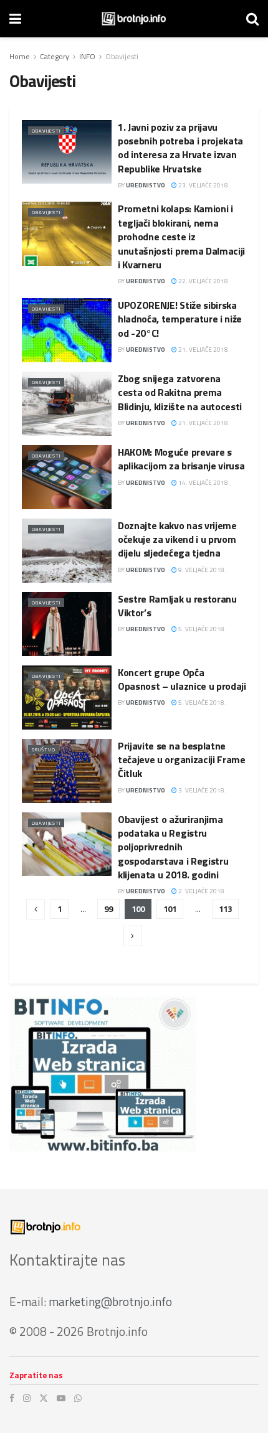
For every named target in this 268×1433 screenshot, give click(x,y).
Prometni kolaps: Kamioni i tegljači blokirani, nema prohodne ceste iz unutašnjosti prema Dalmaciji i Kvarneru (181, 236)
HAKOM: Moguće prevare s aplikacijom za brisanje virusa (181, 458)
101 (169, 909)
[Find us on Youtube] (61, 1398)
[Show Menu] (15, 18)
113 (225, 909)
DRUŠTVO (43, 749)
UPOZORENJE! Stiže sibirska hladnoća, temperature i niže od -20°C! (180, 319)
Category (54, 56)
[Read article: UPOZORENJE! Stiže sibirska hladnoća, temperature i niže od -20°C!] (67, 330)
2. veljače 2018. (201, 891)
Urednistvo (145, 185)
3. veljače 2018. (201, 790)
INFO (87, 56)
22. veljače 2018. (203, 281)
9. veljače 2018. (201, 570)
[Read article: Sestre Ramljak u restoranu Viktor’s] (67, 624)
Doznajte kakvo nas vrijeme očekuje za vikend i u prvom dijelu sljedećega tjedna (177, 539)
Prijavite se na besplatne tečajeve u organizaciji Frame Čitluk (182, 759)
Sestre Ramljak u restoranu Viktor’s (177, 605)
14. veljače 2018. (203, 482)
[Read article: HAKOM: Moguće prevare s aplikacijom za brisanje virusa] (67, 477)
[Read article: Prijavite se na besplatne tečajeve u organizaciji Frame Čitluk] (67, 771)
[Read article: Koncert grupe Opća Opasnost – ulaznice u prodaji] (67, 697)
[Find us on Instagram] (27, 1398)
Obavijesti (121, 56)
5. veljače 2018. (201, 629)
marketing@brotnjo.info (110, 1301)
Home (19, 56)
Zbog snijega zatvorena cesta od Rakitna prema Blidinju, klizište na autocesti (180, 392)
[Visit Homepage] (133, 18)
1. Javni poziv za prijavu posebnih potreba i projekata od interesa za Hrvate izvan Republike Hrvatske (180, 148)
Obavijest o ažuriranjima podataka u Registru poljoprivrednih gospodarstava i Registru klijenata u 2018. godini (173, 847)
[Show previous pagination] (35, 909)
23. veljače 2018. (203, 185)
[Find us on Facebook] (11, 1398)
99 (108, 909)
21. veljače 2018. (203, 349)
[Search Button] (252, 18)
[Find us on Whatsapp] (78, 1398)
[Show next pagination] (132, 936)
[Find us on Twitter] (43, 1398)
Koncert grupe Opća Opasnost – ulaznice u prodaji (182, 679)
